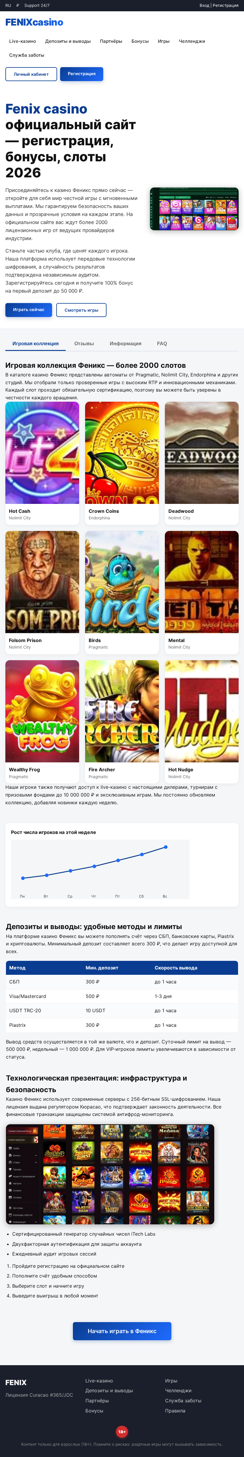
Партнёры (111, 41)
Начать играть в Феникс (122, 1331)
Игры (164, 41)
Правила (175, 1411)
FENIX (34, 22)
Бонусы (140, 41)
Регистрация (226, 5)
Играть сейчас (28, 309)
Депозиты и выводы (68, 41)
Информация (125, 343)
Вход (204, 5)
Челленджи (192, 41)
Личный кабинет (31, 74)
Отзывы (84, 343)
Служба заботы (26, 55)
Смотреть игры (81, 310)
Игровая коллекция (35, 343)
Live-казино (22, 41)
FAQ (162, 343)
